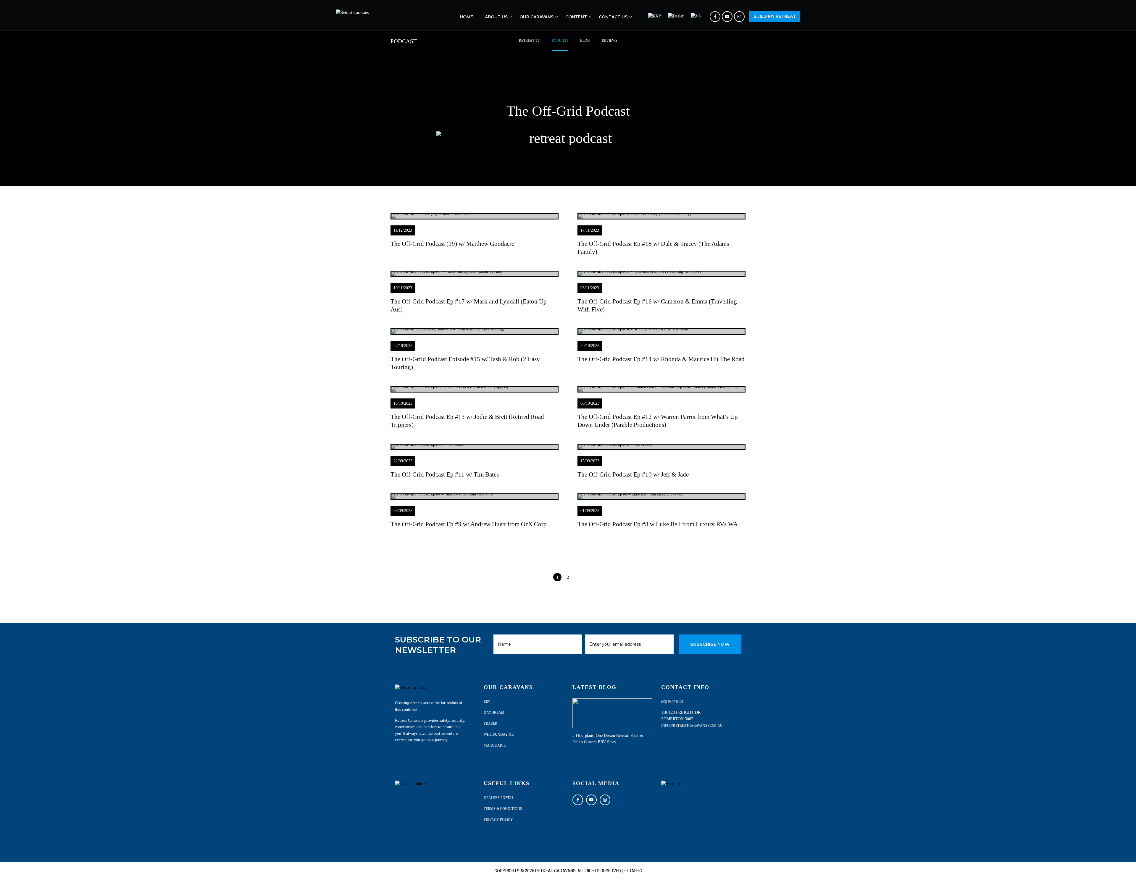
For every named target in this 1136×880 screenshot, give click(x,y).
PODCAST (560, 40)
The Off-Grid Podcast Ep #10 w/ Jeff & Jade (633, 474)
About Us (496, 17)
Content (576, 17)
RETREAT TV (529, 40)
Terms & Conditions (503, 809)
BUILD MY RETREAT (774, 16)
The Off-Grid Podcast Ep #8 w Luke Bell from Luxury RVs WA (657, 524)
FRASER (490, 723)
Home (466, 17)
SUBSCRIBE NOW (710, 644)
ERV (487, 702)
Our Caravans (536, 17)
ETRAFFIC (633, 870)
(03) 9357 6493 (672, 702)
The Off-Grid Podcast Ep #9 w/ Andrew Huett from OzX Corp (468, 524)
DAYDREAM (494, 713)
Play (475, 216)
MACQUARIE (495, 745)
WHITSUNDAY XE (499, 734)
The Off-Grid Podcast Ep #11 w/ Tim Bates (444, 474)
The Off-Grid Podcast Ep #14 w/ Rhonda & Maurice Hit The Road (661, 359)
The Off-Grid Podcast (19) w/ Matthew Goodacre (452, 243)
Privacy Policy (498, 820)
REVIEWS (609, 40)
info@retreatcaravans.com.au (692, 726)
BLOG (585, 40)
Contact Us (613, 17)
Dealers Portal (499, 798)
